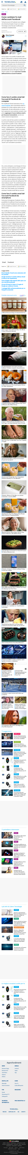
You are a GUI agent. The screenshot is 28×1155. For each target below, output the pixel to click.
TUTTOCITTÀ (15, 1144)
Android (17, 1068)
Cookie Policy (21, 1147)
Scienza (4, 1074)
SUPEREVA (19, 1145)
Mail (21, 4)
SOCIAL (6, 11)
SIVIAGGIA (24, 1144)
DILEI (20, 1144)
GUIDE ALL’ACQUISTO (18, 927)
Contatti (23, 1111)
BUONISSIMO (14, 1145)
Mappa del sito (12, 1111)
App (16, 1072)
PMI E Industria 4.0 (20, 1100)
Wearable (4, 1083)
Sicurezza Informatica (5, 1101)
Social (3, 1092)
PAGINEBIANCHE (9, 1144)
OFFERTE (16, 758)
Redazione (18, 1089)
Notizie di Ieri (5, 1070)
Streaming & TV (5, 1094)
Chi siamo (5, 1147)
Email (4, 262)
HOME (3, 11)
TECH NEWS (17, 750)
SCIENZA (16, 918)
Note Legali (11, 1147)
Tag (18, 1111)
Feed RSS (4, 1111)
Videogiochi (4, 1096)
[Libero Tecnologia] (14, 1109)
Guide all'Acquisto (19, 1085)
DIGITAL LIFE (17, 733)
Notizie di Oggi (5, 1068)
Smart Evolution (6, 1085)
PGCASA (4, 1144)
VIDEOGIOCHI (17, 742)
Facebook (11, 262)
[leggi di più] (25, 36)
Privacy (16, 1147)
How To (16, 1083)
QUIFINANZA (8, 1145)
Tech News (4, 1072)
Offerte (3, 1076)
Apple (16, 1070)
